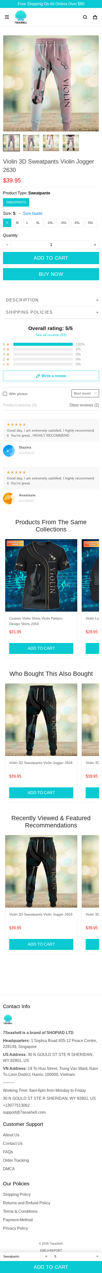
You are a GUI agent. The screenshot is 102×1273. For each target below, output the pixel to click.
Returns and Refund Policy (26, 1203)
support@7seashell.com (24, 1112)
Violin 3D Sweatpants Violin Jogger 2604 (41, 763)
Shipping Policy (17, 1194)
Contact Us (13, 1143)
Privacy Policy (15, 1228)
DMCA (9, 1169)
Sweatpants (39, 193)
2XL (50, 223)
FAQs (8, 1152)
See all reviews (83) (51, 335)
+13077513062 (16, 1105)
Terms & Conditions (20, 1211)
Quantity (10, 235)
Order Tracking (16, 1160)
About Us (11, 1135)
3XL (64, 223)
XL (38, 223)
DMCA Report (51, 1250)
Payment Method (18, 1220)
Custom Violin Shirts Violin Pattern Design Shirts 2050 (35, 621)
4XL (77, 223)
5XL (90, 223)
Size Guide (33, 213)
